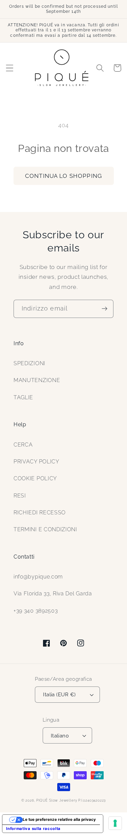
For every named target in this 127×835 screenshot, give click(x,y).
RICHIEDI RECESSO (40, 512)
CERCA (23, 444)
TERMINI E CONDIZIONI (45, 529)
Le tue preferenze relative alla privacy (59, 819)
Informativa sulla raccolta (33, 828)
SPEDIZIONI (29, 363)
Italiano (60, 735)
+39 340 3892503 (36, 611)
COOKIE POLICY (35, 478)
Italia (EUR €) (59, 694)
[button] (9, 68)
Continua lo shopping (63, 175)
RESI (20, 495)
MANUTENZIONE (37, 380)
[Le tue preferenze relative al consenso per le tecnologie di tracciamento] (115, 823)
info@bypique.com (38, 576)
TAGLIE (23, 397)
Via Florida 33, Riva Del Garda (53, 593)
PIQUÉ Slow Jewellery (56, 800)
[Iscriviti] (104, 309)
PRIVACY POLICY (36, 461)
